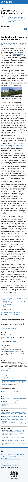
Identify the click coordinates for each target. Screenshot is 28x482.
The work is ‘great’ (18, 54)
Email (17, 314)
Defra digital (7, 44)
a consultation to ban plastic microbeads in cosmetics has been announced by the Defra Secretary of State (13, 145)
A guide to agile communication (9, 402)
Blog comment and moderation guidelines (12, 400)
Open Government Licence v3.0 (10, 465)
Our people (5, 404)
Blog (2, 8)
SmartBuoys (16, 188)
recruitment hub (9, 337)
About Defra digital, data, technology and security (14, 398)
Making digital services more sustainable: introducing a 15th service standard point (13, 437)
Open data (3, 46)
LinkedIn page (11, 351)
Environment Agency (19, 17)
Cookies (17, 459)
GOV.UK (3, 457)
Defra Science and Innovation (17, 44)
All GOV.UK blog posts (18, 454)
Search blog (5, 26)
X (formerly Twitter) (7, 312)
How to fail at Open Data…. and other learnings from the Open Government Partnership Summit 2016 (8, 302)
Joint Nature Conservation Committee (17, 18)
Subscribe (4, 401)
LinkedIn (5, 314)
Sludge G (5, 99)
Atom (17, 391)
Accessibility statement (7, 459)
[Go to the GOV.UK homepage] (6, 2)
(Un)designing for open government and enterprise (20, 300)
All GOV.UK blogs (6, 454)
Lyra (21, 190)
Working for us (5, 405)
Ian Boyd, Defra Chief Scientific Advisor (10, 43)
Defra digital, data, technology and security (12, 11)
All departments (11, 457)
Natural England (12, 20)
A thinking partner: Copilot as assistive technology (14, 377)
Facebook (18, 312)
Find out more (4, 370)
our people (13, 341)
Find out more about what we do (8, 328)
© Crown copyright (14, 478)
